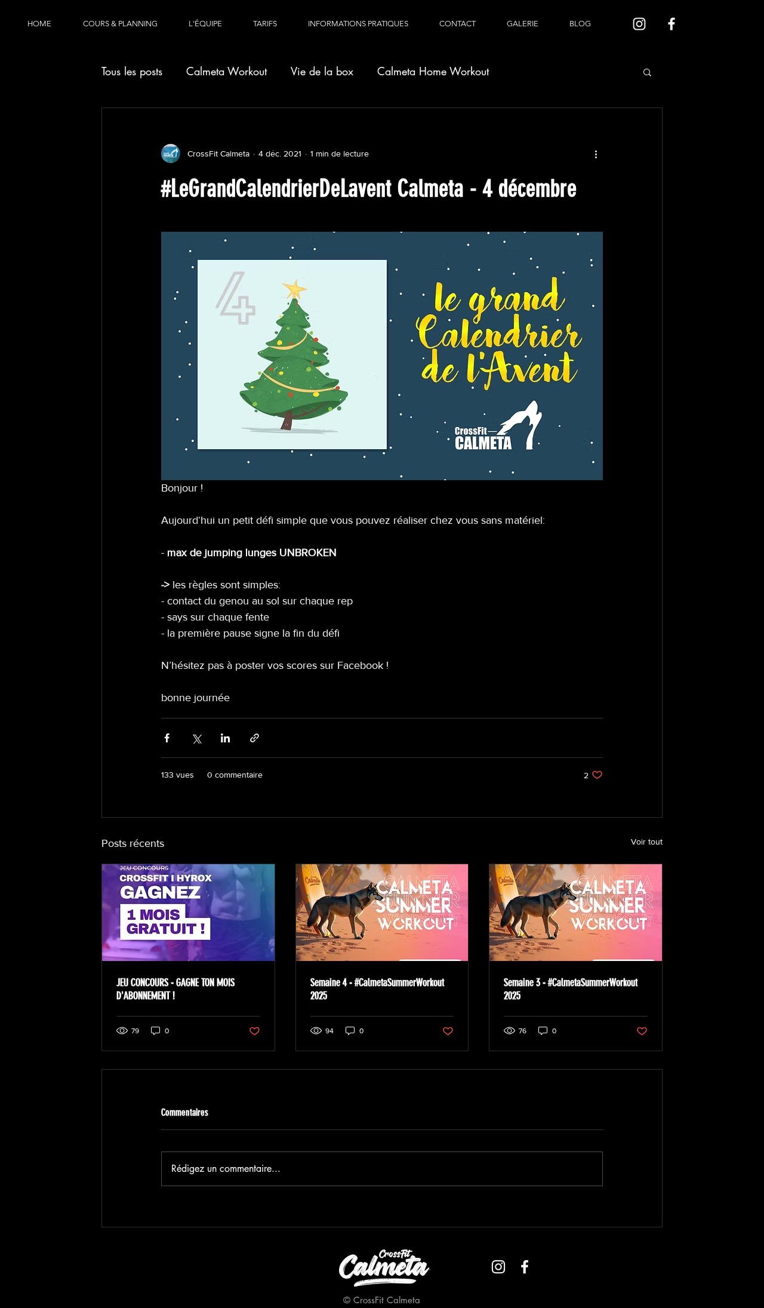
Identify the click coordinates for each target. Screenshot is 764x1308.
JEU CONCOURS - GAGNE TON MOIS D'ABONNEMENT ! (175, 989)
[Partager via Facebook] (166, 738)
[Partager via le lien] (254, 738)
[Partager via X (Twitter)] (196, 738)
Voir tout (647, 841)
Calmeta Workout (226, 71)
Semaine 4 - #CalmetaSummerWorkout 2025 (377, 989)
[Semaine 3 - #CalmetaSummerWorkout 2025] (575, 912)
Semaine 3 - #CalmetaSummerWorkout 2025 (570, 989)
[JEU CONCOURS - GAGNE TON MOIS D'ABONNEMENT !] (188, 912)
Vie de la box (322, 71)
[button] (647, 71)
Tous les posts (131, 71)
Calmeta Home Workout (433, 71)
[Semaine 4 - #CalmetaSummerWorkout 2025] (382, 912)
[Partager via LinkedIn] (225, 738)
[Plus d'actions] (596, 153)
